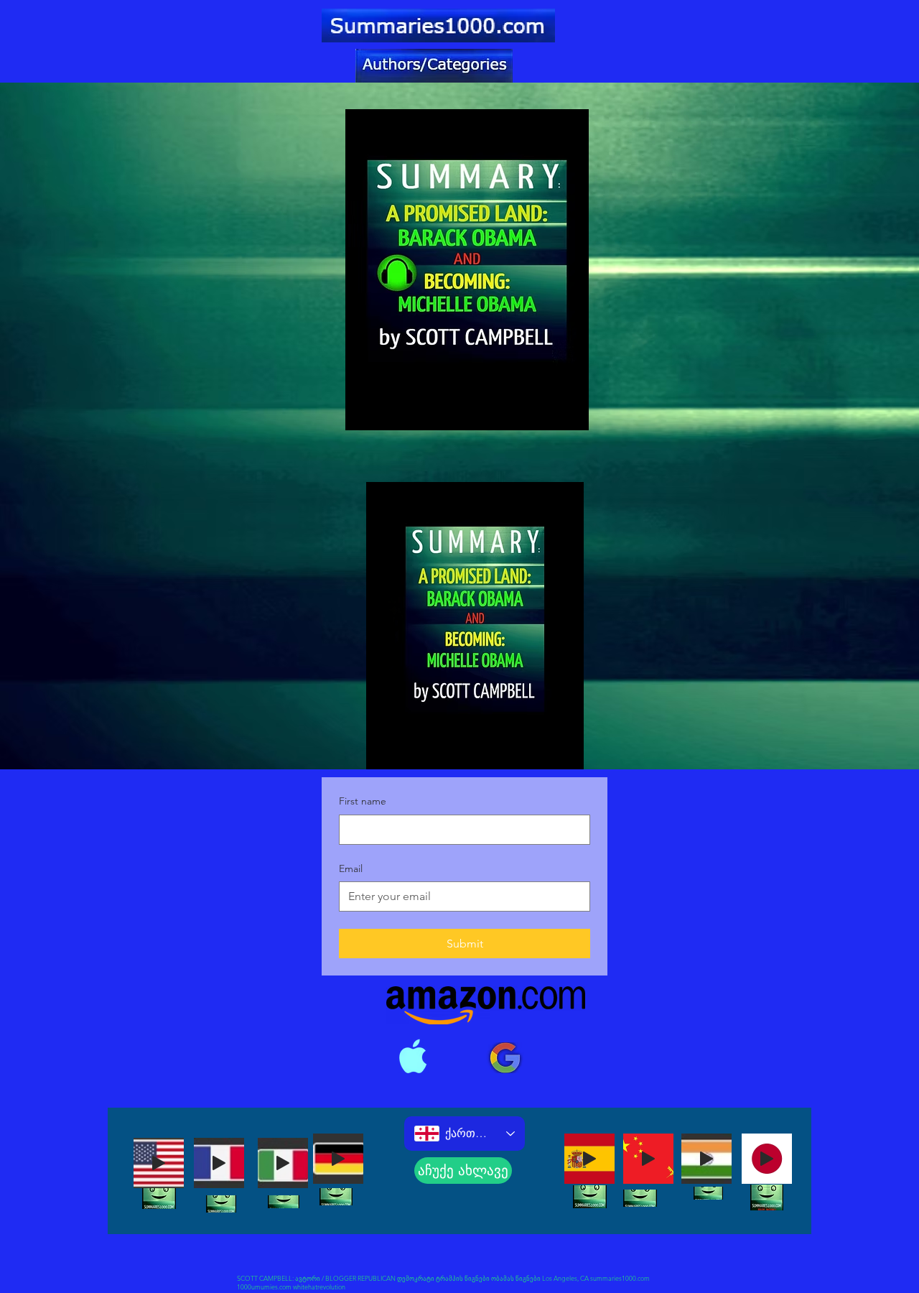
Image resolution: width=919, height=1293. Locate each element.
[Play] (158, 1163)
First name (362, 800)
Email (351, 868)
